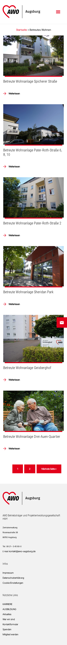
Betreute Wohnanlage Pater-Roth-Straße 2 (32, 223)
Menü (58, 11)
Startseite (21, 29)
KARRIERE (7, 604)
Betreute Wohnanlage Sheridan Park (28, 292)
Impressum (8, 572)
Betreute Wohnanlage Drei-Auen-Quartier (31, 437)
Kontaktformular (10, 624)
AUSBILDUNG (9, 609)
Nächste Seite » (48, 469)
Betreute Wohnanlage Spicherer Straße (30, 81)
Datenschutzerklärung (13, 577)
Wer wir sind (9, 619)
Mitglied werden (10, 634)
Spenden (7, 629)
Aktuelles (7, 614)
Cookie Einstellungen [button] (13, 582)
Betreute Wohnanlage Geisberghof (27, 368)
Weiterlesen (14, 93)
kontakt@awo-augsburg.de (22, 551)
